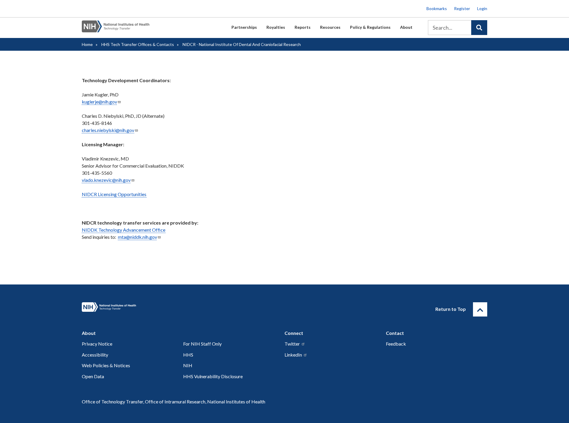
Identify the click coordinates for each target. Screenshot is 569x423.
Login (482, 8)
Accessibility (95, 354)
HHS (188, 354)
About (406, 27)
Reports (303, 27)
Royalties (275, 27)
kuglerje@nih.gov (99, 101)
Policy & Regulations (370, 27)
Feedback (396, 343)
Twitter (292, 343)
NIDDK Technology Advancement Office (123, 230)
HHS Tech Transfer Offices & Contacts (137, 44)
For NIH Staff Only (202, 343)
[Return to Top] (480, 309)
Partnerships (244, 27)
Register (462, 8)
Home (87, 44)
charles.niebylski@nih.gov (108, 130)
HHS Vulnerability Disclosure (213, 376)
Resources (330, 27)
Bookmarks (436, 8)
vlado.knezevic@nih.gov (106, 180)
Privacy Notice (97, 343)
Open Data (93, 376)
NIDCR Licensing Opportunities (114, 194)
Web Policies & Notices (106, 365)
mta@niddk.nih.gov (137, 237)
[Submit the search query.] (479, 27)
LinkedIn (293, 354)
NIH (187, 365)
